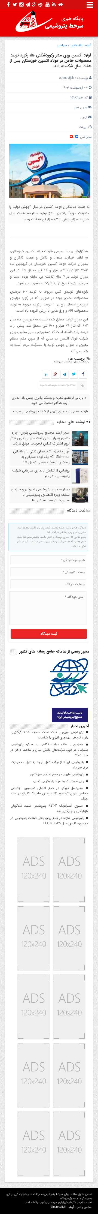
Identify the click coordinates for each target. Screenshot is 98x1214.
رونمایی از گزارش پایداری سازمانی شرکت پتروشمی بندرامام (41, 473)
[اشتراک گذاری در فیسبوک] (83, 374)
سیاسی (62, 45)
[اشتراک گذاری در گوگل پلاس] (55, 374)
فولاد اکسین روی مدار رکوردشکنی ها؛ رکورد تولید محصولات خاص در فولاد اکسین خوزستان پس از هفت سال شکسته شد (50, 61)
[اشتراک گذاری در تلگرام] (64, 374)
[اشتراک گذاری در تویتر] (74, 374)
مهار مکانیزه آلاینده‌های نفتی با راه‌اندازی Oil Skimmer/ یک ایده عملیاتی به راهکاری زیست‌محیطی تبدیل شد (41, 457)
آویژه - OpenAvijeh (62, 1207)
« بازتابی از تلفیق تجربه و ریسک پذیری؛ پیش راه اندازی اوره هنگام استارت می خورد (49, 400)
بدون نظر (80, 107)
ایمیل (83, 117)
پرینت (83, 127)
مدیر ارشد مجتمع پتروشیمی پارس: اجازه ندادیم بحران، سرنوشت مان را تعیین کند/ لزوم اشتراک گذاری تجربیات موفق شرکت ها (40, 441)
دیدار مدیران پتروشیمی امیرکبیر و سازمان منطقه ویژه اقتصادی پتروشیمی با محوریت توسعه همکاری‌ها (40, 495)
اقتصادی (76, 45)
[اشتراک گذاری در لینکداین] (46, 374)
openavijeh (66, 77)
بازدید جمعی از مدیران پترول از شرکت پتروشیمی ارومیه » (50, 411)
